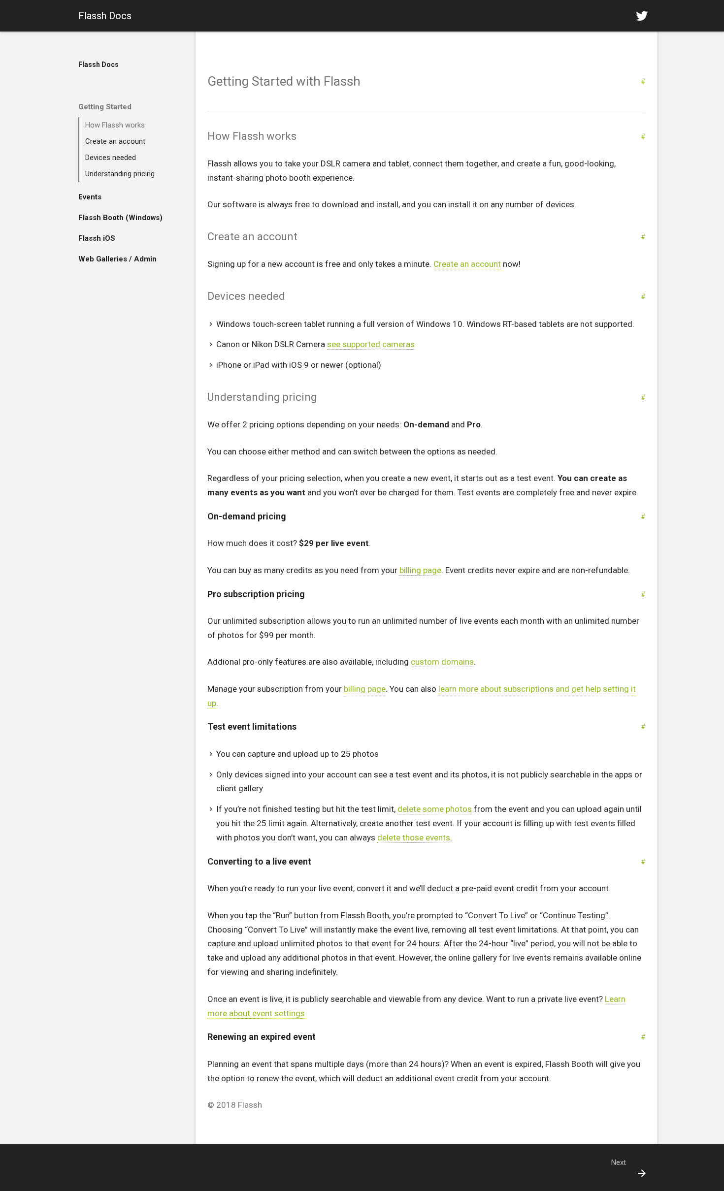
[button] (642, 16)
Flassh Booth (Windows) (120, 217)
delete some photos (434, 809)
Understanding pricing (120, 173)
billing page (420, 570)
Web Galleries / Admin (117, 259)
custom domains (442, 662)
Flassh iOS (96, 238)
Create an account (115, 141)
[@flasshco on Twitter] (642, 16)
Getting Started (105, 106)
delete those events (413, 837)
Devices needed (110, 157)
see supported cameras (371, 344)
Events (89, 197)
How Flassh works (115, 125)
